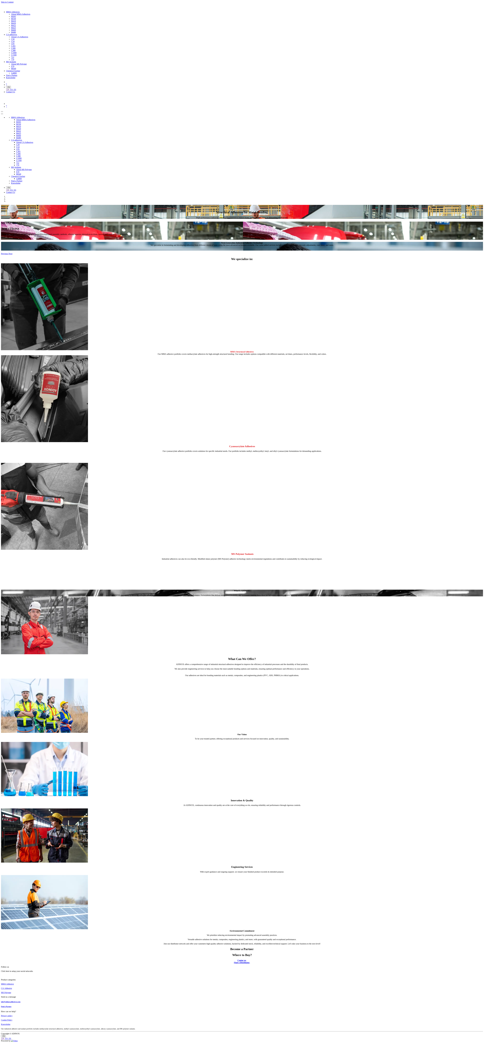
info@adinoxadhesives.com (10, 1002)
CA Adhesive (6, 988)
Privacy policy (6, 1016)
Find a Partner (6, 1006)
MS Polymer (6, 992)
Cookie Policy (6, 1020)
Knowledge (5, 1024)
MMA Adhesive (7, 984)
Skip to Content (7, 2)
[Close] (2, 113)
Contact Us (10, 92)
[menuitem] (13, 12)
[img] (4, 254)
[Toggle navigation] (2, 111)
